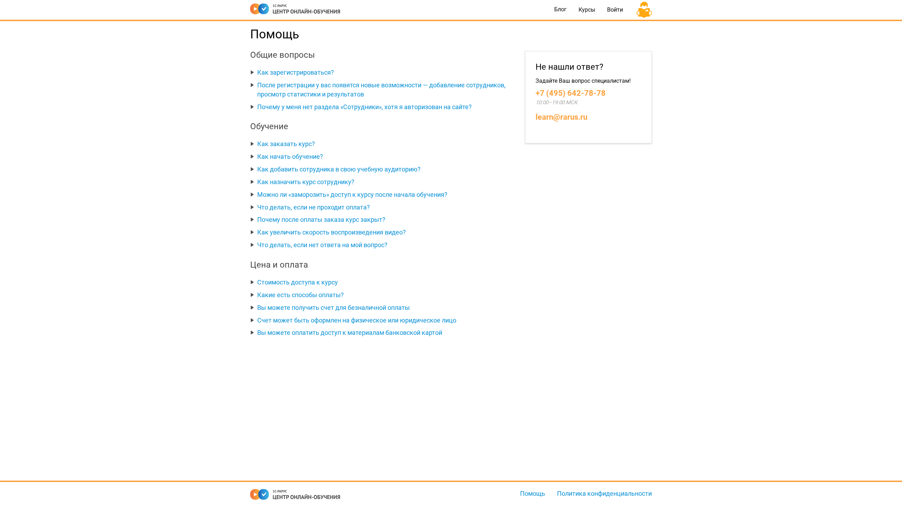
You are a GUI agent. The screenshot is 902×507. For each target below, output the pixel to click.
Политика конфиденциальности (604, 493)
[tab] (382, 72)
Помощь (532, 493)
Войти (615, 9)
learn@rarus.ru (561, 117)
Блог (560, 9)
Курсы (587, 9)
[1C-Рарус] (296, 494)
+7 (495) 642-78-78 (571, 93)
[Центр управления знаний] (295, 7)
